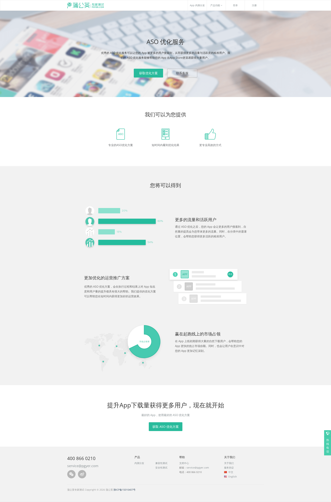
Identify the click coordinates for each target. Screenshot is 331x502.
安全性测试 (161, 467)
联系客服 (182, 73)
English (232, 476)
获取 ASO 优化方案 (165, 426)
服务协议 (229, 467)
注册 (254, 5)
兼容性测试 (161, 463)
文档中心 (184, 463)
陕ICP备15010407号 (125, 489)
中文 (230, 472)
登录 (235, 5)
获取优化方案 (148, 73)
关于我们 (229, 463)
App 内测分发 (197, 5)
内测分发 (139, 463)
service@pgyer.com (198, 467)
